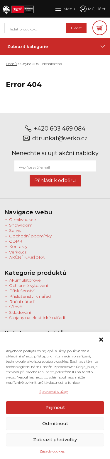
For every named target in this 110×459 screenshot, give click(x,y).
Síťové (15, 306)
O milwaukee (22, 219)
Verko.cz (17, 252)
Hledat (76, 28)
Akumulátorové (25, 280)
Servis (15, 230)
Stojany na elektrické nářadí (37, 317)
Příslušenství (21, 290)
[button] (101, 339)
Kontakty (18, 246)
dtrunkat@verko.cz (59, 138)
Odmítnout (55, 423)
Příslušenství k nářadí (30, 296)
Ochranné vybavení (28, 285)
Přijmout (55, 407)
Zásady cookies (52, 451)
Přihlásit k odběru (55, 180)
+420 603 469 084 (59, 128)
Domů (11, 63)
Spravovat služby (53, 391)
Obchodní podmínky (30, 236)
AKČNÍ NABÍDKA (27, 257)
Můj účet (97, 8)
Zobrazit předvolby (55, 439)
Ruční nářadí (22, 301)
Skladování (20, 312)
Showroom (21, 225)
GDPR (15, 241)
